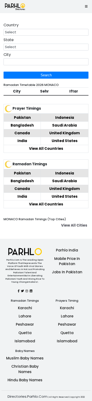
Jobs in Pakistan (67, 272)
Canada (22, 133)
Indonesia (64, 117)
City (7, 54)
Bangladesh (22, 125)
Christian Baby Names (25, 369)
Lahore (25, 316)
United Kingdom (64, 133)
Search (46, 75)
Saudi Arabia (64, 125)
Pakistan (22, 117)
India (22, 140)
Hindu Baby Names (25, 380)
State (9, 39)
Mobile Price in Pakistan (67, 261)
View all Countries (46, 148)
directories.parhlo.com (27, 396)
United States (65, 140)
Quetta (25, 332)
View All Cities (74, 225)
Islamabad (25, 341)
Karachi (25, 307)
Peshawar (25, 324)
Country (11, 25)
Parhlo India (67, 250)
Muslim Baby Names (25, 358)
